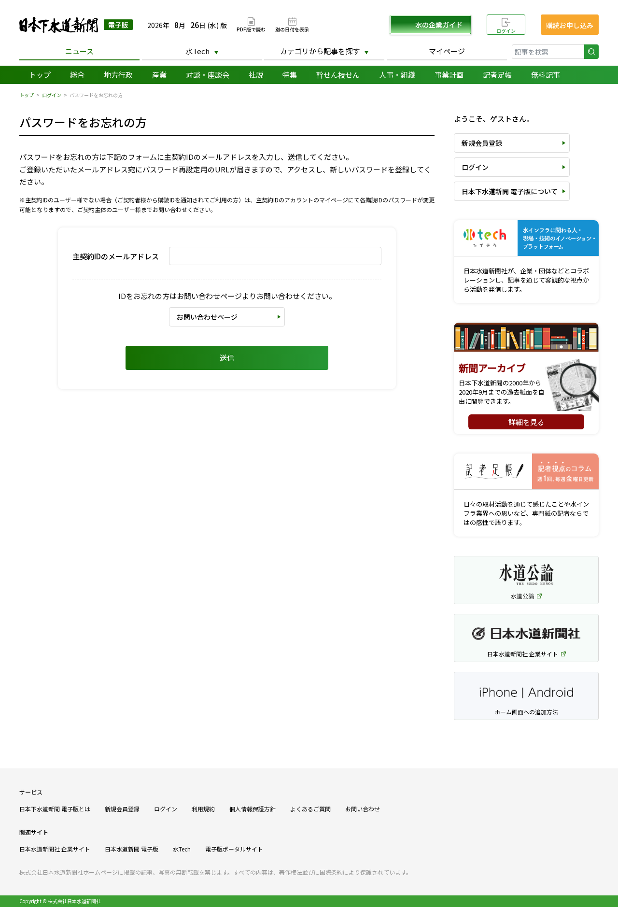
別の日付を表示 (292, 29)
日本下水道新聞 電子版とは (54, 809)
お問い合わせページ (207, 317)
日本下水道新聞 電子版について (510, 191)
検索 (591, 51)
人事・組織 (397, 75)
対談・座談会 (207, 75)
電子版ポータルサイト (234, 849)
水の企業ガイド (439, 24)
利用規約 (203, 809)
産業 (159, 75)
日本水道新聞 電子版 (131, 849)
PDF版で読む (251, 29)
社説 (256, 75)
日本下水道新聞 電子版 (76, 25)
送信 (227, 358)
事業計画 (449, 75)
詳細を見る (526, 422)
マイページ (447, 51)
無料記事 (545, 75)
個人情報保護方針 (252, 809)
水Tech (197, 51)
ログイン (506, 30)
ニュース (79, 51)
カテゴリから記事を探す (320, 51)
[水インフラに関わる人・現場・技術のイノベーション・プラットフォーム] (526, 238)
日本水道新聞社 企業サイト (54, 849)
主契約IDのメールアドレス (115, 256)
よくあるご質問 (310, 809)
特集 (289, 75)
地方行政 (118, 75)
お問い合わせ (362, 809)
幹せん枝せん (338, 75)
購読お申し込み (569, 25)
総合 (77, 75)
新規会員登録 (482, 143)
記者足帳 (497, 75)
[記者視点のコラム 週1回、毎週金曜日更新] (526, 472)
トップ (40, 75)
